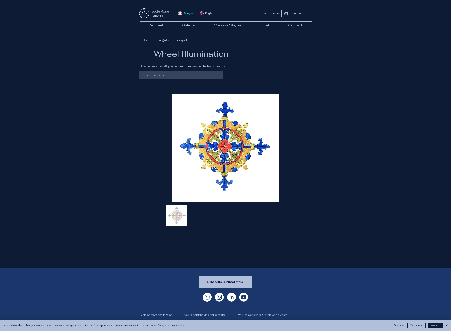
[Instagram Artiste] (207, 297)
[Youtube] (243, 297)
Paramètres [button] (399, 325)
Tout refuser (416, 325)
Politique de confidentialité (171, 325)
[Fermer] (447, 325)
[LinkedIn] (231, 297)
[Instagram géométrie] (219, 297)
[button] (308, 13)
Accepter (435, 325)
